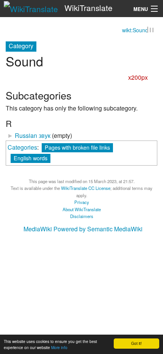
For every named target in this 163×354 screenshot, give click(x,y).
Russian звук (32, 135)
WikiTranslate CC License (85, 188)
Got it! (136, 343)
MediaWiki (38, 229)
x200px (138, 77)
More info (59, 347)
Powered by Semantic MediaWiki (98, 229)
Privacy (81, 202)
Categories (22, 147)
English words (30, 158)
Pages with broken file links (77, 147)
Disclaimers (81, 216)
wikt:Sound (135, 30)
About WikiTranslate (82, 209)
